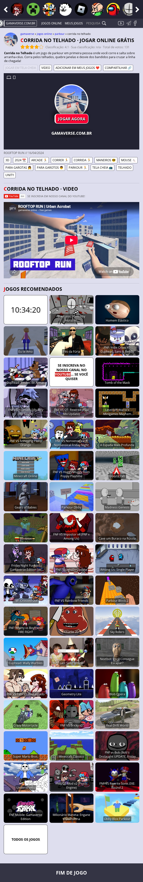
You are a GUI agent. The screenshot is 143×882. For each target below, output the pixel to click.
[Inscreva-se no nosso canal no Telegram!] (129, 25)
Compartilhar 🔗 (118, 68)
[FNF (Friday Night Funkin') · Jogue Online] (17, 9)
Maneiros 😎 (106, 160)
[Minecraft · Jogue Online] (33, 9)
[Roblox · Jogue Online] (81, 9)
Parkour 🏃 (78, 168)
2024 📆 (20, 160)
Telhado (124, 168)
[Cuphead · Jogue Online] (49, 9)
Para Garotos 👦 (50, 168)
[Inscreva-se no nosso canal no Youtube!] (121, 25)
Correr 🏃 (60, 160)
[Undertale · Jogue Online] (65, 9)
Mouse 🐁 (128, 160)
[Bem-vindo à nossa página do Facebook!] (136, 25)
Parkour (60, 34)
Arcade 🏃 (39, 160)
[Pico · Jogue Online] (97, 9)
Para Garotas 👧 (18, 168)
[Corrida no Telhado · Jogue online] (71, 101)
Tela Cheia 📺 (102, 168)
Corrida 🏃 (82, 160)
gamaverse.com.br (20, 23)
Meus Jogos (74, 23)
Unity (9, 175)
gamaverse (27, 34)
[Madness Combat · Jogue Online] (129, 9)
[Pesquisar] (104, 23)
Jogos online (51, 23)
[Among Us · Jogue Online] (113, 9)
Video (45, 68)
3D (7, 160)
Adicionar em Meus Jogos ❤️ (77, 68)
